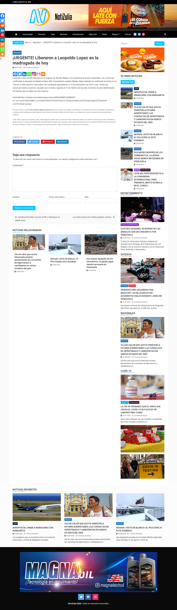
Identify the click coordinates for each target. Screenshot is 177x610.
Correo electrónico (57, 197)
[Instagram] (34, 74)
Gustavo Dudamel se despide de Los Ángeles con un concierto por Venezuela (140, 231)
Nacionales (128, 313)
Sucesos (41, 34)
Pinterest (48, 142)
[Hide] (1, 59)
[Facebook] (15, 74)
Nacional (63, 34)
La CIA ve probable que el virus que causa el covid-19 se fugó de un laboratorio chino (141, 409)
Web (86, 197)
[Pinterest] (2, 35)
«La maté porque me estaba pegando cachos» (92, 217)
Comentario (18, 165)
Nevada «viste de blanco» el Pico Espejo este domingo (148, 137)
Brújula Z (115, 34)
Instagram (95, 597)
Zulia (53, 34)
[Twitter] (20, 74)
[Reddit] (2, 25)
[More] (43, 74)
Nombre (16, 197)
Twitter (34, 142)
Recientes (127, 82)
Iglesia (137, 170)
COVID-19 (126, 370)
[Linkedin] (24, 74)
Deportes (93, 34)
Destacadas (28, 34)
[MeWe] (2, 39)
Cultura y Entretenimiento (129, 224)
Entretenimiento (132, 193)
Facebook (20, 142)
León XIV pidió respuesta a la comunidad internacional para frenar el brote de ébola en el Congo (149, 179)
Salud (104, 34)
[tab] (128, 82)
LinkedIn (63, 142)
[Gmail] (38, 74)
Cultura (128, 34)
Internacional (77, 34)
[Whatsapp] (29, 74)
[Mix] (2, 44)
